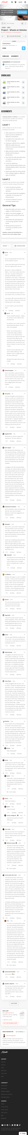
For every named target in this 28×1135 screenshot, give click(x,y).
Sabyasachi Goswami (10, 506)
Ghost (6, 634)
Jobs (2, 1115)
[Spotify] (12, 1125)
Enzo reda (7, 829)
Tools (2, 1067)
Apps (2, 1076)
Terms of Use (4, 1109)
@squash (7, 524)
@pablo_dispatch (9, 983)
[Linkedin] (15, 1125)
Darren (7, 599)
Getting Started (5, 1097)
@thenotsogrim (9, 370)
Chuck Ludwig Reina (12, 815)
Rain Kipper (8, 447)
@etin (6, 798)
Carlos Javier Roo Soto (11, 875)
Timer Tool (4, 1073)
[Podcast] (17, 1125)
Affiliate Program (5, 1091)
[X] (10, 1125)
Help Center (4, 1112)
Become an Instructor (6, 1094)
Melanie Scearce (11, 843)
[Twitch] (20, 1125)
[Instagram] (5, 1125)
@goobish (7, 615)
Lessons (3, 1064)
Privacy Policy (4, 1106)
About (2, 1104)
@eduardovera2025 (10, 971)
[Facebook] (7, 1125)
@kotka (7, 721)
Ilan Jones (7, 393)
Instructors (4, 1088)
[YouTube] (2, 1125)
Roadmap (3, 1118)
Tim (8, 921)
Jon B (6, 252)
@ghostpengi (8, 652)
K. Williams (8, 574)
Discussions (4, 1085)
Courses (3, 1062)
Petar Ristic (8, 681)
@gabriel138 (8, 434)
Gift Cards (3, 1070)
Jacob (6, 760)
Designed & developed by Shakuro (10, 1130)
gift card (8, 1013)
